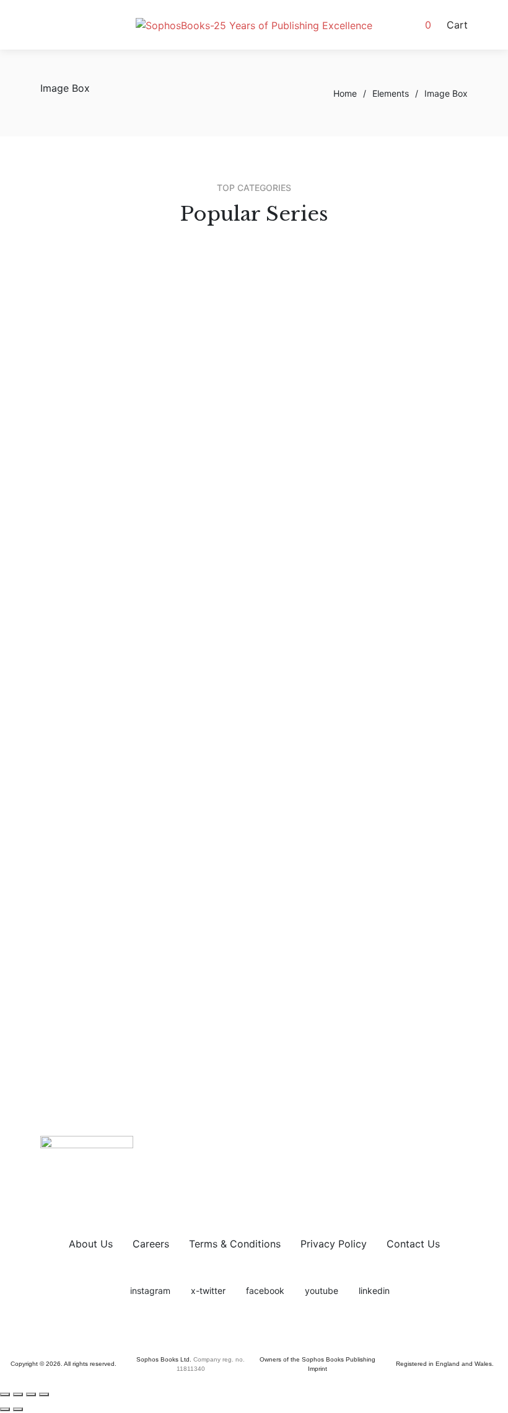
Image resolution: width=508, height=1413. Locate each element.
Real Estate (221, 566)
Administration (229, 537)
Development (226, 522)
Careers (151, 1244)
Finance (213, 581)
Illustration (219, 353)
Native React (225, 467)
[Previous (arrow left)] (5, 1409)
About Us (91, 1244)
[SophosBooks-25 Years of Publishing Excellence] (254, 25)
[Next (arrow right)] (18, 1409)
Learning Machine (236, 422)
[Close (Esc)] (44, 1394)
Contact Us (413, 1244)
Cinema (212, 293)
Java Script (221, 407)
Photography (225, 308)
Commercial (223, 552)
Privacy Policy (333, 1244)
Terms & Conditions (235, 1244)
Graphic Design (231, 323)
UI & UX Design (230, 338)
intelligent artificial (238, 452)
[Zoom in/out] (5, 1394)
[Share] (31, 1394)
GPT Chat (217, 437)
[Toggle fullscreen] (18, 1394)
